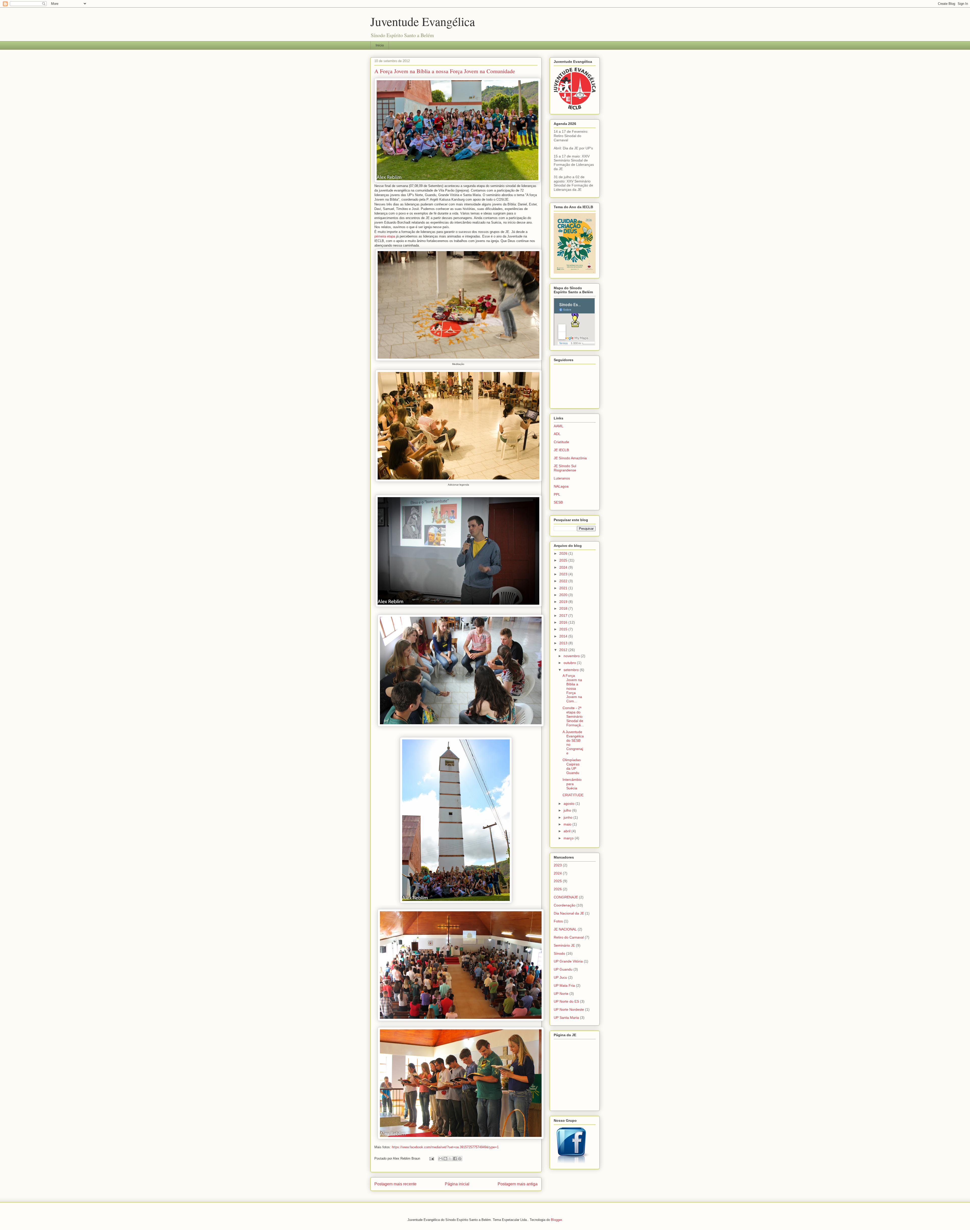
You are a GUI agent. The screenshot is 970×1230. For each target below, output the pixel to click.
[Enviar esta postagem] (431, 1158)
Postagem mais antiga (518, 1184)
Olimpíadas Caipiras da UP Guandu (572, 766)
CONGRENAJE (566, 897)
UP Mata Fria (564, 985)
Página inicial (457, 1184)
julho (568, 810)
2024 (563, 567)
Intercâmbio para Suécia (572, 784)
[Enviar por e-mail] (440, 1158)
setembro (572, 670)
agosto (569, 803)
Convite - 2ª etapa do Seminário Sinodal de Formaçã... (573, 716)
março (569, 838)
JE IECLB (561, 450)
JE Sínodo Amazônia (570, 458)
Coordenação (564, 905)
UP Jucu (560, 977)
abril (567, 831)
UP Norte (561, 994)
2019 (563, 602)
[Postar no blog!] (445, 1158)
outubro (570, 663)
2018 (563, 608)
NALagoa (561, 486)
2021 (563, 588)
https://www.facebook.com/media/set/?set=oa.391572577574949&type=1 (445, 1147)
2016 (563, 622)
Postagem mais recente (395, 1184)
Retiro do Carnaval (569, 937)
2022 (563, 581)
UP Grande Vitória (568, 961)
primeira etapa (384, 236)
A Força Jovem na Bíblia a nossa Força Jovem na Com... (572, 688)
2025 (563, 560)
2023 (563, 574)
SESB (558, 502)
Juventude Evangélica (422, 21)
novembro (572, 656)
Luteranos (562, 478)
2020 (563, 595)
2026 (563, 553)
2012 (563, 650)
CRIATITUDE (573, 795)
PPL (557, 494)
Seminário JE (564, 945)
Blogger (556, 1220)
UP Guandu (563, 969)
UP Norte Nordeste (569, 1009)
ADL (557, 434)
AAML (558, 426)
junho (568, 817)
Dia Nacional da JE (569, 913)
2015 (563, 629)
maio (568, 824)
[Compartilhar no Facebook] (454, 1158)
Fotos (558, 921)
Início (380, 45)
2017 (563, 615)
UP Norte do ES (566, 1001)
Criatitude (561, 442)
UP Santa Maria (566, 1017)
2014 (563, 636)
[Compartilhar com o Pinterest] (459, 1158)
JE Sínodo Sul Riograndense (565, 468)
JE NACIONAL (565, 929)
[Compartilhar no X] (450, 1158)
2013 (563, 643)
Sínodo (559, 953)
